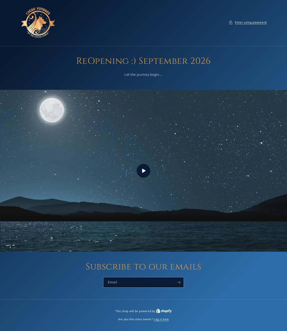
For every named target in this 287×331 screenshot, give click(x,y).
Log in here (161, 319)
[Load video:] (143, 171)
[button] (248, 22)
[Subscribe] (179, 282)
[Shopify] (164, 311)
